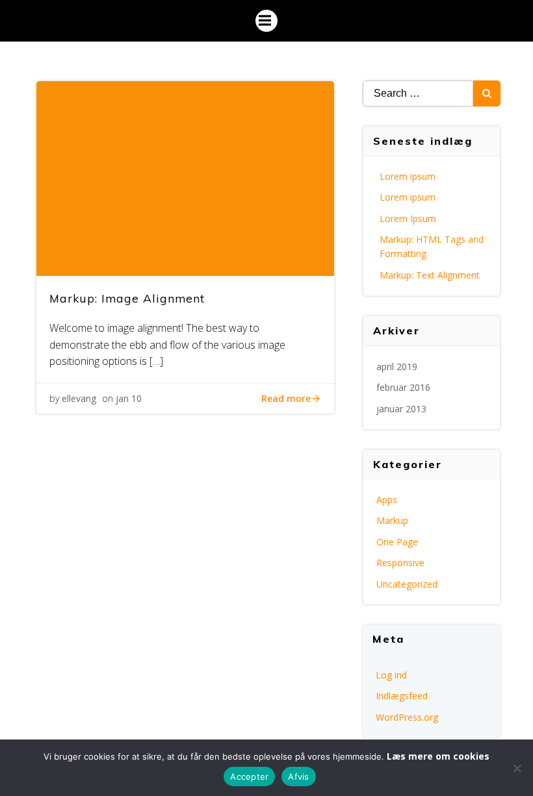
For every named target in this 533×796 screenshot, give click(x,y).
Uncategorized (406, 584)
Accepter (249, 776)
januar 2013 (401, 409)
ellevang (79, 398)
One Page (397, 542)
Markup (392, 520)
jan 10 (129, 398)
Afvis (298, 776)
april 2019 (396, 366)
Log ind (391, 675)
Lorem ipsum (408, 176)
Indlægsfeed (402, 696)
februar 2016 (403, 387)
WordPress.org (407, 717)
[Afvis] (516, 768)
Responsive (400, 562)
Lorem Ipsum (408, 218)
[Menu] (266, 21)
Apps (386, 499)
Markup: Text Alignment (430, 275)
